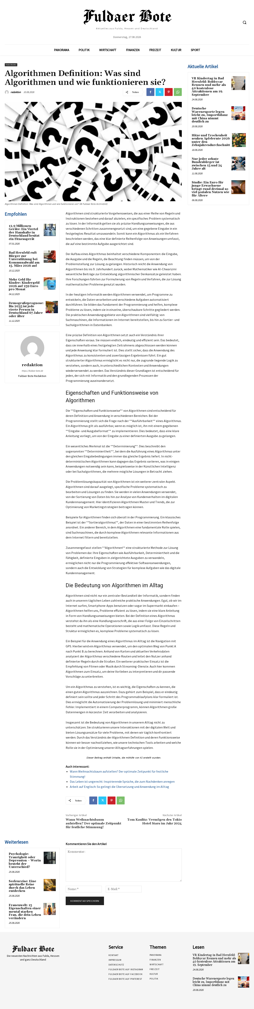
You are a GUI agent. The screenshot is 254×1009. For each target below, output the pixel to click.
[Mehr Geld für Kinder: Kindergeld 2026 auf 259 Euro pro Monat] (50, 283)
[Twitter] (160, 92)
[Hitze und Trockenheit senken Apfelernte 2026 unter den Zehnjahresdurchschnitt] (239, 140)
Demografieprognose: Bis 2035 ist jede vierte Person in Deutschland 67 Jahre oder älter (26, 309)
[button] (244, 22)
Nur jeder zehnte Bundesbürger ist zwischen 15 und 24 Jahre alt (207, 164)
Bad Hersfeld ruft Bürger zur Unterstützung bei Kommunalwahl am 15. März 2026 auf (24, 259)
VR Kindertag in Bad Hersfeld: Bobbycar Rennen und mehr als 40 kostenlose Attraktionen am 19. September (209, 87)
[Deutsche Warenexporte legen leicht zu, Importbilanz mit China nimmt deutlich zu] (238, 113)
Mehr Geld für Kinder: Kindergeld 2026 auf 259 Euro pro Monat (24, 284)
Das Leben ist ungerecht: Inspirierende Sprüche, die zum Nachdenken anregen (122, 781)
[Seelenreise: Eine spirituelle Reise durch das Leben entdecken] (50, 885)
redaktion (16, 92)
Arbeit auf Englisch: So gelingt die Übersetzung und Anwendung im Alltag (119, 787)
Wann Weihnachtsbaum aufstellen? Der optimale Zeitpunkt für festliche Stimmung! (93, 823)
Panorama (11, 65)
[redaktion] (7, 92)
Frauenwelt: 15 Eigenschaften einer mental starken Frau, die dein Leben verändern (25, 911)
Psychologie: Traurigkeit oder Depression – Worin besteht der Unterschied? (25, 860)
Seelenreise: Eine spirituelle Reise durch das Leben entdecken (22, 886)
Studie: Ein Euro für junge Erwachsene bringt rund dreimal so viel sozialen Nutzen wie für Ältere (210, 189)
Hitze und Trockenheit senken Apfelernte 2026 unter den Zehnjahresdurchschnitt (211, 140)
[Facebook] (150, 92)
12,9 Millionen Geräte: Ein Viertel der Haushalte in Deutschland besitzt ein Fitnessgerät (24, 232)
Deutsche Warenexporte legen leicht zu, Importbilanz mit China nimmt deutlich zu (210, 115)
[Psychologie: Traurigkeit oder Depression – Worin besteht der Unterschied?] (50, 858)
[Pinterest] (169, 92)
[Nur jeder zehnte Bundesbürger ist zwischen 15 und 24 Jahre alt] (238, 164)
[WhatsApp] (178, 92)
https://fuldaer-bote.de (32, 370)
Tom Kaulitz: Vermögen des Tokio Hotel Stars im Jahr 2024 (154, 821)
